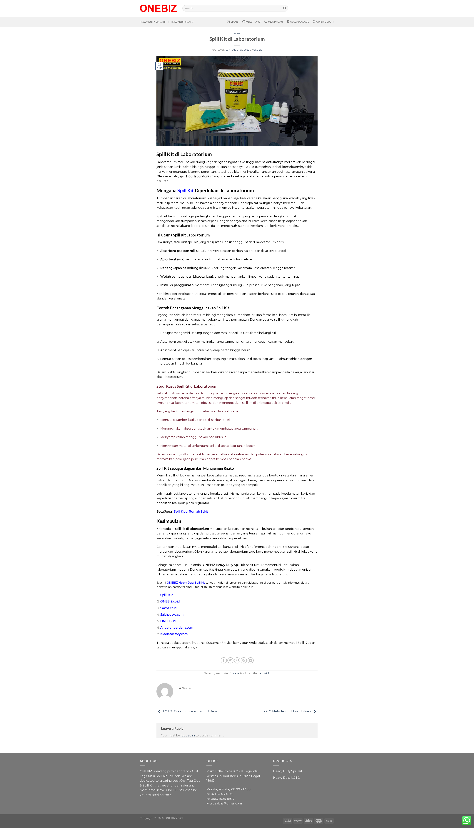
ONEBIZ (257, 50)
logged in (188, 735)
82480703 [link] (225, 794)
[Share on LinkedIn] (251, 660)
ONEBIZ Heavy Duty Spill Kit (186, 582)
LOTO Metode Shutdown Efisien (287, 711)
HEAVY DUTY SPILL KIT (153, 21)
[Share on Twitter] (230, 660)
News (237, 33)
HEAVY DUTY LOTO (182, 21)
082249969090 (299, 21)
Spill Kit (185, 190)
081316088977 (325, 21)
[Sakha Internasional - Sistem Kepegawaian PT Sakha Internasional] (158, 8)
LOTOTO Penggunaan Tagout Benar (190, 711)
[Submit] (285, 8)
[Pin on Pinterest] (244, 660)
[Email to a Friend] (237, 660)
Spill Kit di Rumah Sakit (191, 511)
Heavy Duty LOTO (286, 777)
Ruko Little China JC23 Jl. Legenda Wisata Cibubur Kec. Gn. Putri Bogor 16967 (233, 775)
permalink (264, 673)
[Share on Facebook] (224, 660)
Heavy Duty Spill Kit (287, 771)
